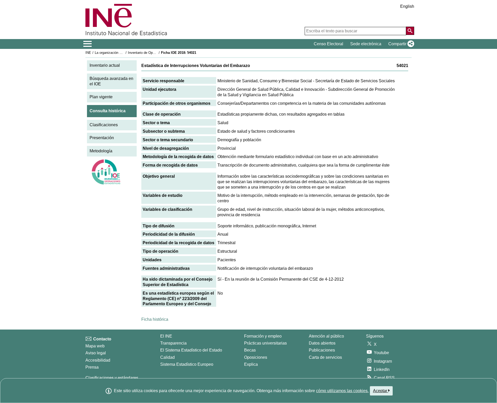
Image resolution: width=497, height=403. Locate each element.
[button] (400, 44)
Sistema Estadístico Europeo (186, 364)
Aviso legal (95, 353)
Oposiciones (255, 357)
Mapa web (95, 346)
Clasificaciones (104, 125)
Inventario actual (105, 65)
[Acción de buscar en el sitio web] (410, 31)
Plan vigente (101, 97)
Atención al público (326, 336)
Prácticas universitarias (265, 343)
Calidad (167, 357)
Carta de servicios (325, 357)
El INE (166, 336)
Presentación (102, 138)
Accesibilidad (97, 360)
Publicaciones (322, 350)
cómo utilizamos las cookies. (342, 391)
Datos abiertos (322, 343)
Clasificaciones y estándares (111, 378)
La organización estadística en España (124, 53)
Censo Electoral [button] (328, 44)
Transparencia (173, 343)
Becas (250, 350)
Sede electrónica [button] (365, 44)
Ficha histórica (154, 319)
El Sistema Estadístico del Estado (191, 350)
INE (88, 53)
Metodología (101, 151)
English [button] (407, 6)
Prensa (92, 367)
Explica (251, 364)
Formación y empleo (263, 336)
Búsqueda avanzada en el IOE (111, 81)
